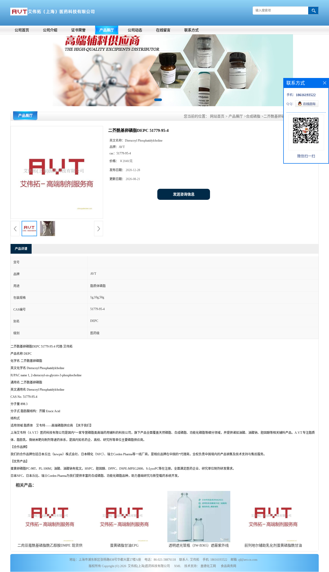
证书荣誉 (78, 30)
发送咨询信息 (184, 194)
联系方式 (191, 30)
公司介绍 (50, 30)
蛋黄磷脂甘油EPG (124, 545)
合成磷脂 (253, 116)
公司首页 (22, 30)
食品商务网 (228, 566)
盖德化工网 (208, 566)
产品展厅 (106, 30)
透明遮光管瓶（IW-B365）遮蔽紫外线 (199, 545)
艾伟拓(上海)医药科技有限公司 (149, 566)
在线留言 (163, 30)
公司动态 (135, 30)
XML (177, 566)
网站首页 (217, 116)
